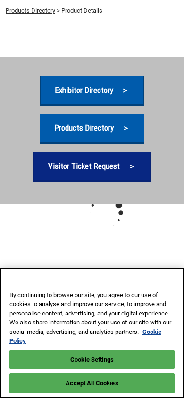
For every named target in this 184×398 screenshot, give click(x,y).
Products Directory (30, 10)
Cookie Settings (92, 359)
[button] (92, 90)
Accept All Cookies (92, 383)
